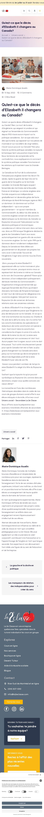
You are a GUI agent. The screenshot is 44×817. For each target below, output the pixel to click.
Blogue (7, 670)
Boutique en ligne (12, 655)
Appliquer (15, 738)
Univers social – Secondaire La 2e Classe (19, 400)
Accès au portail (34, 10)
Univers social (9, 432)
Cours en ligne (10, 645)
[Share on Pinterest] (28, 438)
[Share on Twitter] (23, 438)
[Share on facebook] (18, 438)
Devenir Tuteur (11, 660)
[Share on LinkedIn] (13, 438)
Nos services (10, 650)
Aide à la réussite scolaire (16, 665)
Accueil (5, 35)
